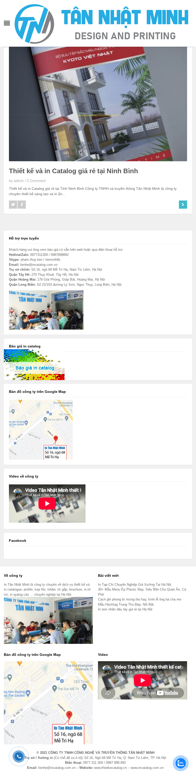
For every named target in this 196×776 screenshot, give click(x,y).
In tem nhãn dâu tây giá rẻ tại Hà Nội (125, 609)
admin (19, 181)
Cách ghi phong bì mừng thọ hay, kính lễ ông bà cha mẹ (139, 599)
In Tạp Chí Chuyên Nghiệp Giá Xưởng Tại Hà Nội (134, 584)
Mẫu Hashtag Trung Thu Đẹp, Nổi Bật (126, 604)
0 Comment (36, 181)
